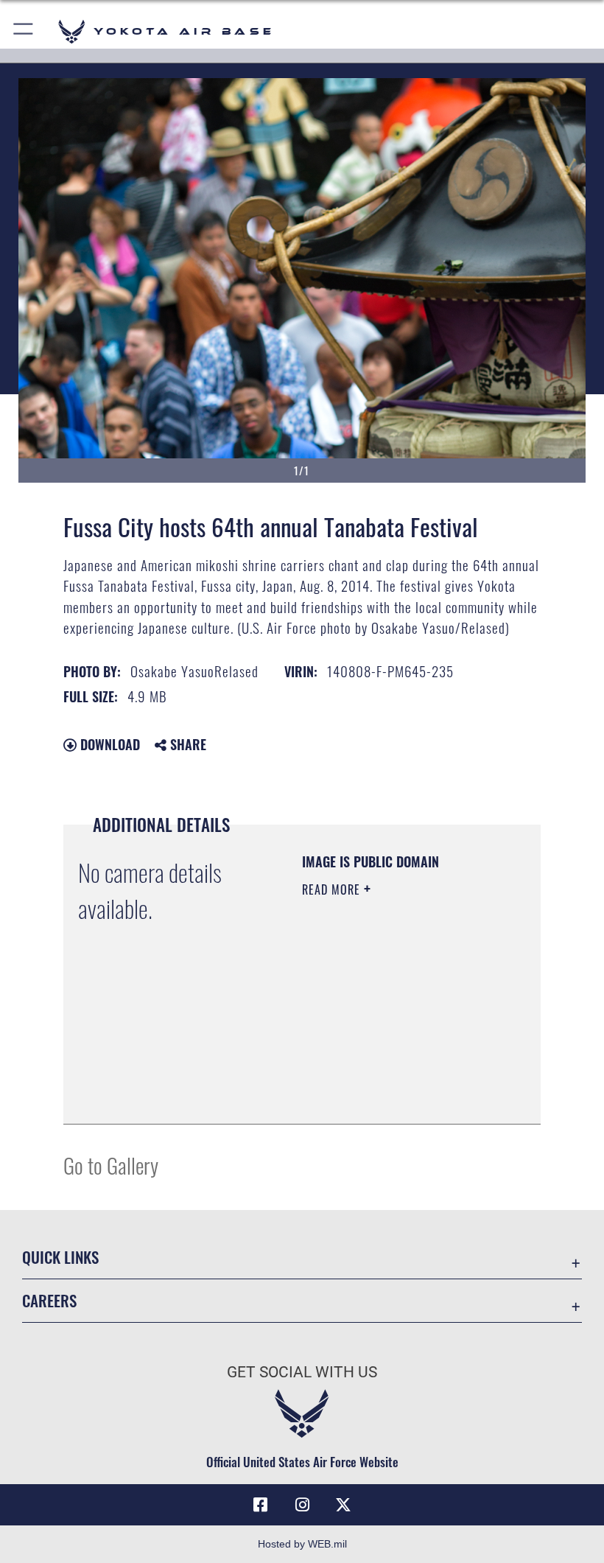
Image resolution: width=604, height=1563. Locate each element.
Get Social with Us (302, 1372)
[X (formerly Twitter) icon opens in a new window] (343, 1505)
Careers (49, 1300)
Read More (333, 889)
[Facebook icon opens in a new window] (261, 1505)
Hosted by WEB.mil (302, 1544)
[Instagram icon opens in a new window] (302, 1505)
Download (108, 744)
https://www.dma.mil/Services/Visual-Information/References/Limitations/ (391, 1076)
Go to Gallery (110, 1165)
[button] (24, 31)
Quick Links (60, 1256)
